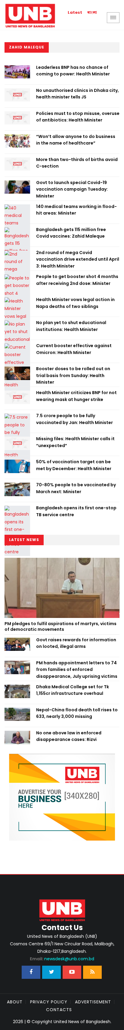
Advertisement (93, 1002)
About (15, 1002)
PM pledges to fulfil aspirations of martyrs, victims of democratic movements (60, 627)
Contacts (59, 1010)
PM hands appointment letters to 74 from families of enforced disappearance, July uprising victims (76, 669)
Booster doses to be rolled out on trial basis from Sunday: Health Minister (73, 375)
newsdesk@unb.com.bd (62, 959)
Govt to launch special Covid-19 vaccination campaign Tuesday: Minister (72, 189)
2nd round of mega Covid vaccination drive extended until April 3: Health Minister (77, 259)
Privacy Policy (48, 1002)
